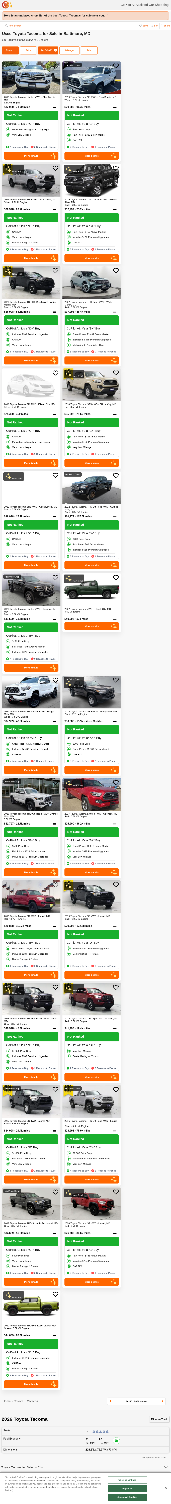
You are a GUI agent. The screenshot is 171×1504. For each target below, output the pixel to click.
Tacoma (32, 1401)
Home (7, 1401)
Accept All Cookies (127, 1497)
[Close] (165, 1488)
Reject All (127, 1488)
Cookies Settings (127, 1480)
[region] (85, 1488)
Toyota (18, 1401)
